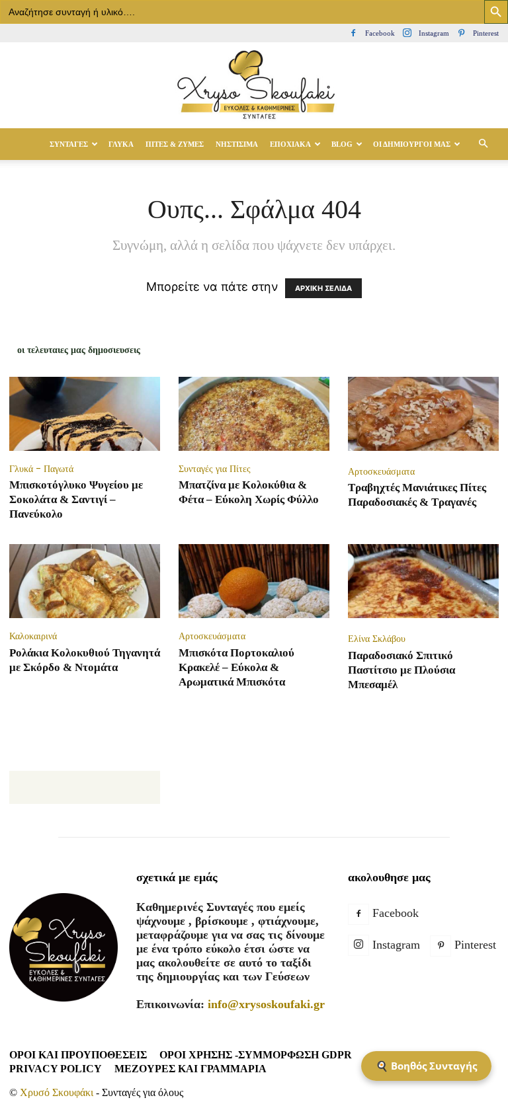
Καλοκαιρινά (33, 636)
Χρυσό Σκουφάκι (56, 1092)
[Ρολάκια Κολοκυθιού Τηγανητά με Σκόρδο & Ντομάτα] (84, 581)
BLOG (342, 144)
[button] (483, 143)
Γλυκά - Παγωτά (41, 468)
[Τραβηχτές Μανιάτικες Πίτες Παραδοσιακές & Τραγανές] (423, 415)
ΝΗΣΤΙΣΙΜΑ (237, 144)
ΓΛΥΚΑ (121, 144)
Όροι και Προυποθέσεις (78, 1054)
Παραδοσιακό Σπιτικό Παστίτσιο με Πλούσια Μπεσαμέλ (401, 670)
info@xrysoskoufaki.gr (266, 1004)
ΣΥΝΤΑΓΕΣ (69, 144)
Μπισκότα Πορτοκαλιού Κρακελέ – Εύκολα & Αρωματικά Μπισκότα (236, 667)
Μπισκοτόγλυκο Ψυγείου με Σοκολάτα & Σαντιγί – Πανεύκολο (76, 499)
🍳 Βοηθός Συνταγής (426, 1065)
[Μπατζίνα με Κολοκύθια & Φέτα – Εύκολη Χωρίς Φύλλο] (254, 414)
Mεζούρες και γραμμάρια (190, 1068)
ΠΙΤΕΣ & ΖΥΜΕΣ (175, 144)
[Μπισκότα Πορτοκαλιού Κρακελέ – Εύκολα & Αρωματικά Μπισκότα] (254, 581)
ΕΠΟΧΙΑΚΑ (290, 144)
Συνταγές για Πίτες (215, 468)
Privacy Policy (55, 1068)
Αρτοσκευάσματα (381, 471)
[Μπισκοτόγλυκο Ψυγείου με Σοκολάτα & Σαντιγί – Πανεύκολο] (84, 414)
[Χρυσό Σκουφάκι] (254, 85)
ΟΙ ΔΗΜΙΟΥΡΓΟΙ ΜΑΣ (411, 144)
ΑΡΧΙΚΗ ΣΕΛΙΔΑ (323, 288)
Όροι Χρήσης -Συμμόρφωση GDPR (255, 1054)
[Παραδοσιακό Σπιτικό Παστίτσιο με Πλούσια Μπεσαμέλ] (423, 582)
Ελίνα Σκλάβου (376, 638)
